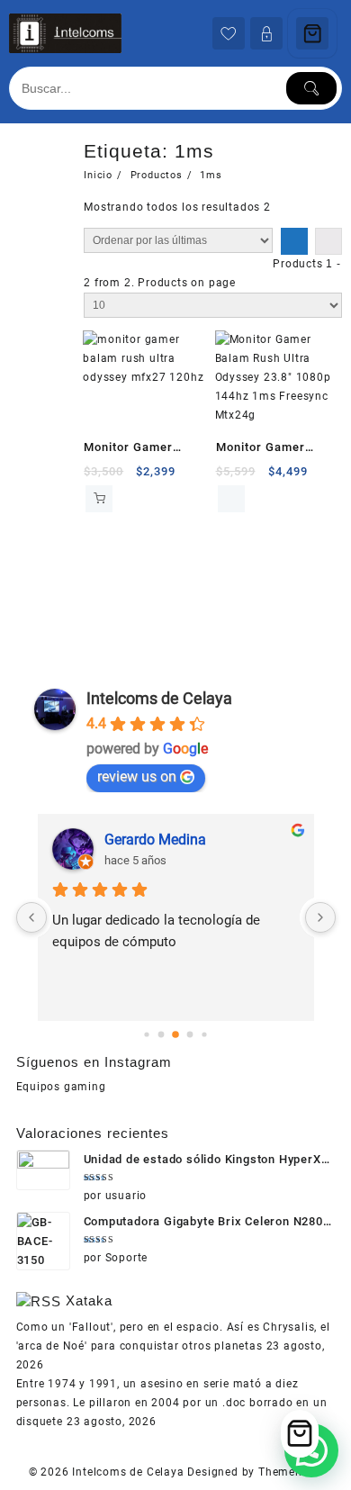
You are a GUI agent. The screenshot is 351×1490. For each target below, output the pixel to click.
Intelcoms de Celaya (159, 698)
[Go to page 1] (161, 1034)
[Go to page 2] (175, 1034)
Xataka (89, 1300)
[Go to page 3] (190, 1034)
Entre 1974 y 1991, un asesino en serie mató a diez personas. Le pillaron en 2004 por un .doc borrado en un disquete (172, 1402)
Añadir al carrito (99, 498)
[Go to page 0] (146, 1034)
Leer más (231, 498)
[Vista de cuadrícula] (294, 241)
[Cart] (312, 33)
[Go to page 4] (204, 1034)
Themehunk (290, 1472)
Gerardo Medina (155, 839)
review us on (136, 776)
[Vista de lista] (328, 241)
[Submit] (311, 88)
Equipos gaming (61, 1086)
